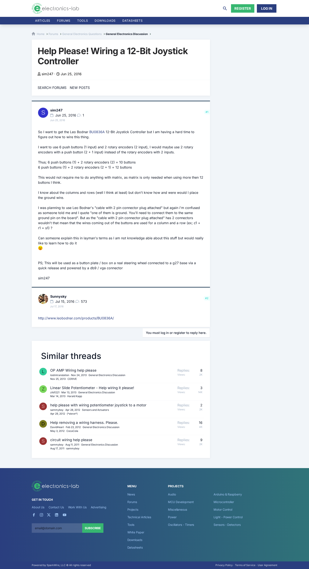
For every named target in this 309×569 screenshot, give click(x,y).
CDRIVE (72, 378)
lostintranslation (59, 375)
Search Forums (52, 88)
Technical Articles (139, 517)
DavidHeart (57, 427)
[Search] (225, 8)
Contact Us (56, 507)
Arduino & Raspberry (228, 494)
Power (172, 517)
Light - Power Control (228, 517)
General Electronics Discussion (106, 375)
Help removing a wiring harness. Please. (84, 422)
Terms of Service (245, 565)
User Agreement (267, 565)
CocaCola (72, 430)
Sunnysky (58, 296)
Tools (82, 20)
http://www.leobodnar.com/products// (76, 318)
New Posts (80, 88)
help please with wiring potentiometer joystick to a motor (98, 405)
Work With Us (77, 507)
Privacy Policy (224, 565)
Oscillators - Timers (181, 524)
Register (242, 8)
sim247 (47, 74)
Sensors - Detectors (227, 524)
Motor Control (223, 509)
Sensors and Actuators (95, 409)
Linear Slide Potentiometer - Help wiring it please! (92, 388)
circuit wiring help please (71, 440)
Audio (172, 494)
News (131, 494)
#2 (206, 298)
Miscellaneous (177, 509)
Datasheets (132, 20)
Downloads (134, 540)
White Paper (135, 532)
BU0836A (97, 132)
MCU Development (181, 502)
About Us (38, 507)
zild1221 (54, 392)
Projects (132, 509)
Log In (266, 8)
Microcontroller (224, 502)
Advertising (98, 507)
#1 (207, 112)
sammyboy (56, 409)
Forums (63, 20)
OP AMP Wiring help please (73, 370)
